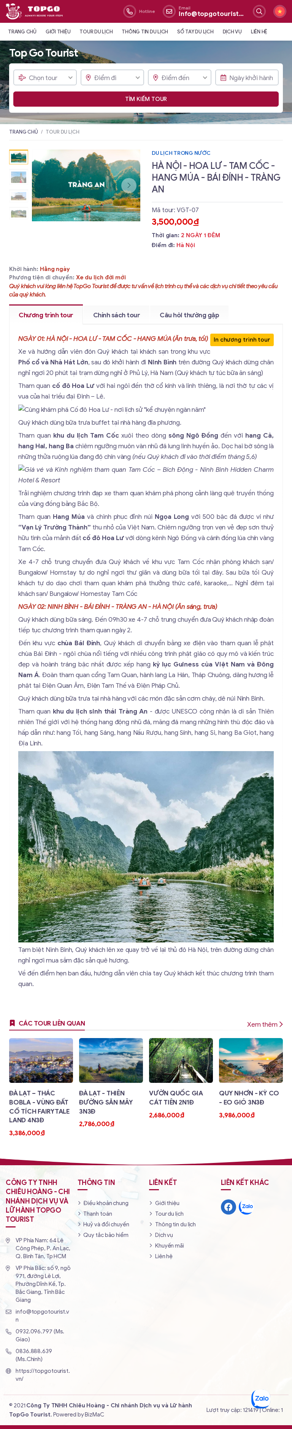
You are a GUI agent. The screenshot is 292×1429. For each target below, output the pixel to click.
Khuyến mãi (169, 1245)
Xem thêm (262, 1025)
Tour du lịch (96, 31)
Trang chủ (22, 31)
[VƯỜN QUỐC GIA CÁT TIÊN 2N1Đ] (181, 1079)
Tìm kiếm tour (146, 99)
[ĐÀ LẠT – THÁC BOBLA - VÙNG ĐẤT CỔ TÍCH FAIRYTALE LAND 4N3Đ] (41, 1088)
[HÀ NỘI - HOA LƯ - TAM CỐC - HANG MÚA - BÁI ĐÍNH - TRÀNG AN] (86, 185)
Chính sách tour (116, 315)
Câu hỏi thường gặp (189, 315)
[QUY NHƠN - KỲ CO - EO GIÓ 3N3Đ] (251, 1079)
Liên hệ (259, 31)
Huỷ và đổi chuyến (106, 1224)
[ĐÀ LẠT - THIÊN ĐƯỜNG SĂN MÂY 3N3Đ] (111, 1083)
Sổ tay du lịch (195, 31)
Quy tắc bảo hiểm (105, 1235)
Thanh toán (97, 1213)
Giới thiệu (58, 31)
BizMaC (94, 1414)
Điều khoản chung (105, 1203)
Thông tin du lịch (145, 31)
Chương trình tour (46, 315)
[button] (128, 185)
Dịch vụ (232, 31)
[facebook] (228, 1207)
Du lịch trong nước (181, 153)
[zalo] (246, 1207)
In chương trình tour (242, 339)
